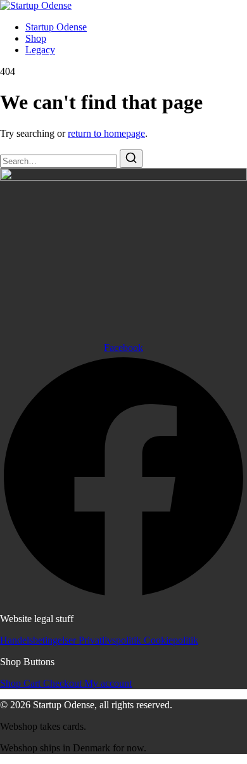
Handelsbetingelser (39, 640)
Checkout (63, 683)
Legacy (40, 49)
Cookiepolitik (171, 640)
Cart (33, 683)
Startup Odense (56, 27)
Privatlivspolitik (111, 640)
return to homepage (106, 133)
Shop (35, 38)
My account (108, 683)
